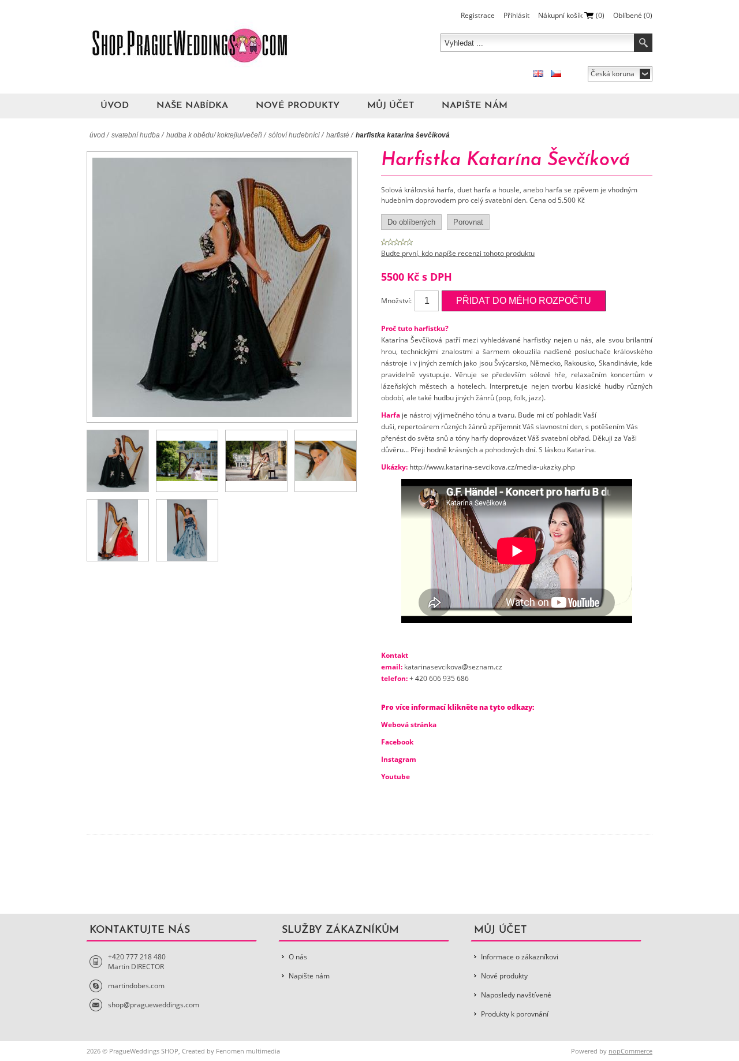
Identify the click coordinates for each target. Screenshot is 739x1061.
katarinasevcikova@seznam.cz (453, 667)
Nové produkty (297, 105)
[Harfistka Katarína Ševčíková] (118, 461)
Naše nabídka (192, 105)
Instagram (398, 759)
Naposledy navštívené (516, 995)
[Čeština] (556, 73)
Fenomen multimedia (248, 1051)
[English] (538, 73)
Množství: (396, 301)
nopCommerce (630, 1051)
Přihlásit (516, 15)
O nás (298, 957)
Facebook (397, 742)
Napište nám (474, 105)
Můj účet (390, 105)
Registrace (478, 15)
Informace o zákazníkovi (519, 957)
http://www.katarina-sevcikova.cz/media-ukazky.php (492, 467)
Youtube (395, 776)
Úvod (114, 105)
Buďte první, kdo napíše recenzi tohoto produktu (458, 253)
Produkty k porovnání (514, 1014)
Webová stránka (408, 724)
